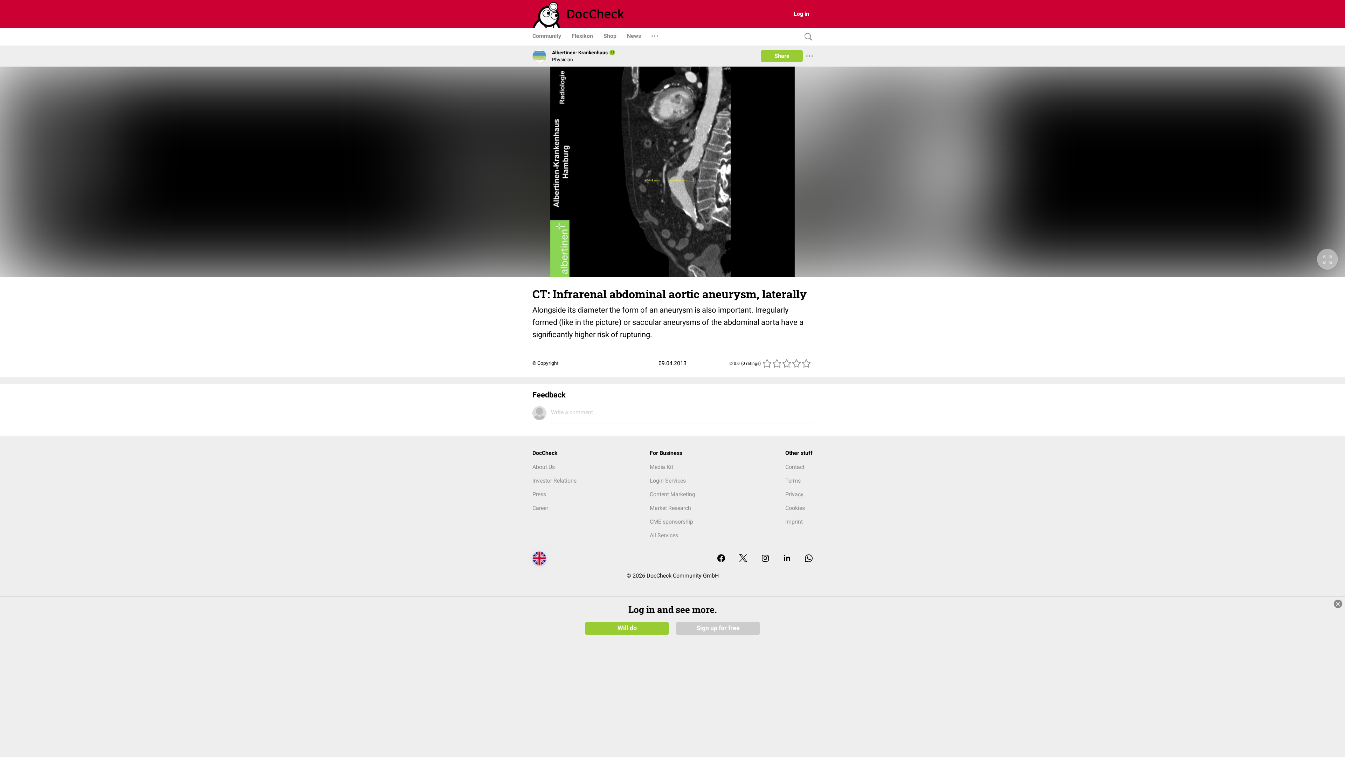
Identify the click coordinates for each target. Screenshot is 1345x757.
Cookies (795, 508)
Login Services (668, 480)
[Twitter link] (743, 558)
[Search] (807, 37)
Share (781, 56)
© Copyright (545, 363)
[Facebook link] (721, 558)
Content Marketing (672, 494)
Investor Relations (554, 480)
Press (539, 494)
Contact (795, 467)
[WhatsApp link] (809, 558)
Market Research (670, 508)
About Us (543, 467)
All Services (664, 535)
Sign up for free (718, 628)
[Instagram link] (765, 558)
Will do (627, 628)
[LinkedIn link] (787, 558)
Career (540, 508)
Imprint (794, 521)
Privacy (794, 494)
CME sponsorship (671, 521)
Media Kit (661, 467)
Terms (793, 480)
